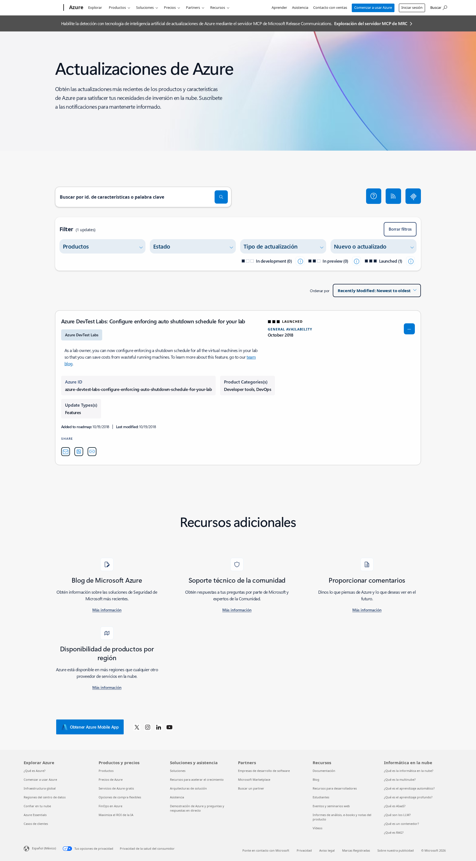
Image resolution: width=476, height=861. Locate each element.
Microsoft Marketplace (254, 779)
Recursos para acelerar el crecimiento (197, 779)
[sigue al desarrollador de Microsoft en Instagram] (147, 727)
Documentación (324, 771)
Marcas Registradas (356, 850)
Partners (193, 7)
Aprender (279, 7)
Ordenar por (319, 290)
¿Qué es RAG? (394, 832)
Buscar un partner (251, 788)
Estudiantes (321, 797)
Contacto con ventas (330, 7)
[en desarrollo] (300, 261)
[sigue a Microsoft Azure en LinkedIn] (158, 727)
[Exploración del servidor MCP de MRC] (413, 196)
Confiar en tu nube (37, 806)
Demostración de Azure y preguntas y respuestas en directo (197, 808)
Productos (117, 7)
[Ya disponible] (410, 261)
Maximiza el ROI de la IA (116, 815)
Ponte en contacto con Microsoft (265, 850)
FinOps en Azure (110, 806)
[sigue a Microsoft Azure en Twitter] (137, 727)
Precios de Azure (111, 779)
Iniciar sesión (412, 7)
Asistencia (300, 7)
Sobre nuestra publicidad (395, 850)
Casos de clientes (36, 824)
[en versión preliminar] (356, 261)
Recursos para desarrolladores (335, 788)
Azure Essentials (35, 815)
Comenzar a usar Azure (373, 7)
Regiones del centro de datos (45, 797)
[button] (374, 196)
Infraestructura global (40, 788)
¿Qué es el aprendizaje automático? (409, 788)
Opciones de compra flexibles (120, 797)
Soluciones (145, 7)
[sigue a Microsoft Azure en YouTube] (169, 727)
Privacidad (304, 850)
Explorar (95, 7)
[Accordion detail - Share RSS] (78, 451)
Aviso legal (327, 850)
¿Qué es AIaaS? (394, 806)
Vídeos (317, 828)
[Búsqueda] (221, 197)
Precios (170, 7)
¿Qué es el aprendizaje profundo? (408, 797)
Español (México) (44, 848)
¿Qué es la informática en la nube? (408, 771)
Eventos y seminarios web (331, 806)
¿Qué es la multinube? (400, 779)
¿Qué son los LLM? (397, 815)
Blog (316, 779)
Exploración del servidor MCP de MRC (370, 23)
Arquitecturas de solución (188, 788)
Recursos (217, 7)
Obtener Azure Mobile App (94, 727)
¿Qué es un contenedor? (401, 824)
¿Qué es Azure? (34, 771)
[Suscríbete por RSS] (393, 196)
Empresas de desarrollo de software (264, 771)
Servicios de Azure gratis (116, 788)
